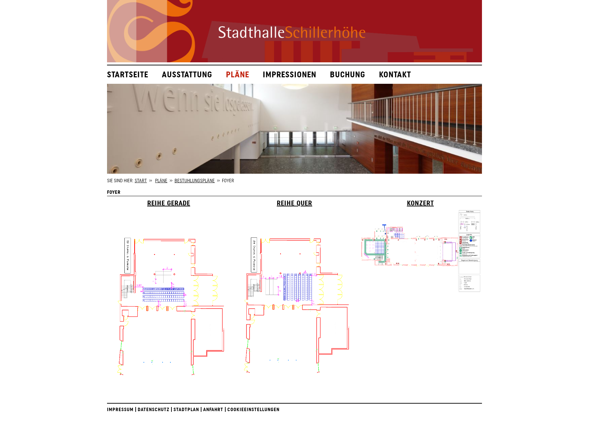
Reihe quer (294, 203)
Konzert (420, 203)
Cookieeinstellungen (253, 409)
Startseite (127, 74)
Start (141, 180)
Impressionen (289, 74)
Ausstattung (187, 74)
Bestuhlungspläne (195, 180)
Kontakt (395, 74)
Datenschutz (153, 409)
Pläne (237, 74)
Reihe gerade (168, 203)
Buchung (347, 74)
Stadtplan (186, 409)
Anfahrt (213, 409)
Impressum (120, 409)
